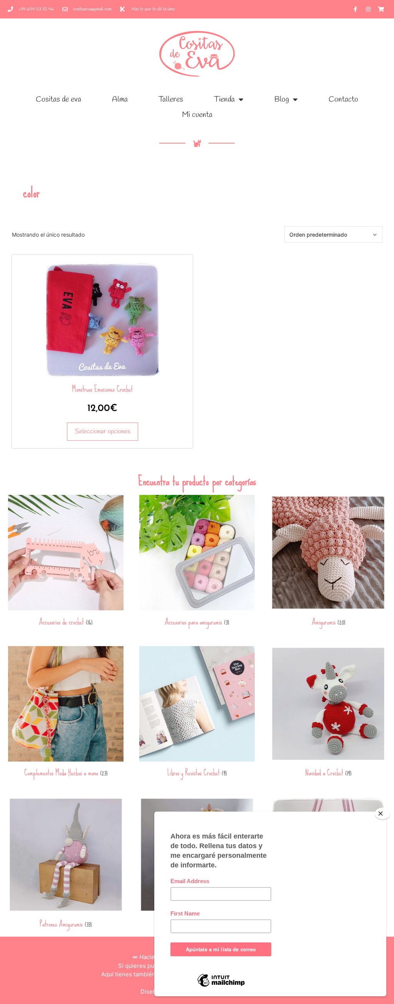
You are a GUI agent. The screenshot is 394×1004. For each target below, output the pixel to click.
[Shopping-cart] (381, 9)
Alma (120, 99)
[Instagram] (368, 9)
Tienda (224, 99)
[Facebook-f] (355, 9)
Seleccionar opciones (102, 431)
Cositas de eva (58, 99)
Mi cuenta (197, 115)
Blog (281, 99)
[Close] (382, 813)
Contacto (343, 99)
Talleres (171, 99)
